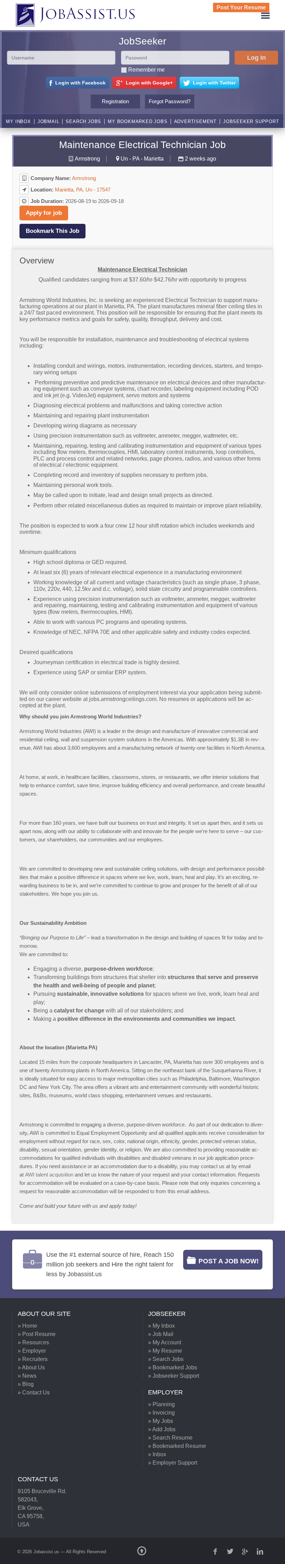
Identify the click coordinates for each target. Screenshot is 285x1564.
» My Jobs (160, 1421)
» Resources (33, 1342)
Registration (115, 101)
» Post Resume (37, 1334)
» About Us (31, 1367)
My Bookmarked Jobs (137, 121)
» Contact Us (34, 1392)
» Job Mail (160, 1334)
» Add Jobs (162, 1429)
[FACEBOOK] (216, 1551)
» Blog (26, 1384)
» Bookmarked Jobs (172, 1367)
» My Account (164, 1342)
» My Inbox (161, 1326)
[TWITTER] (231, 1551)
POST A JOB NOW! (228, 1261)
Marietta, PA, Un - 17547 (83, 190)
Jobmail (48, 121)
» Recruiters (33, 1359)
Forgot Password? (169, 101)
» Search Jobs (166, 1359)
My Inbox (18, 121)
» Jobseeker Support (173, 1376)
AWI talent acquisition (49, 1175)
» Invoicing (161, 1413)
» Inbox (157, 1454)
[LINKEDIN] (260, 1551)
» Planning (161, 1404)
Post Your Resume (241, 7)
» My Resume (165, 1351)
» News (27, 1376)
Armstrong (87, 159)
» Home (27, 1326)
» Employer (32, 1351)
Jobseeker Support (251, 121)
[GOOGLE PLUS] (246, 1551)
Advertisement (195, 121)
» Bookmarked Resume (177, 1446)
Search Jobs (83, 121)
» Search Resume (170, 1438)
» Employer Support (172, 1463)
